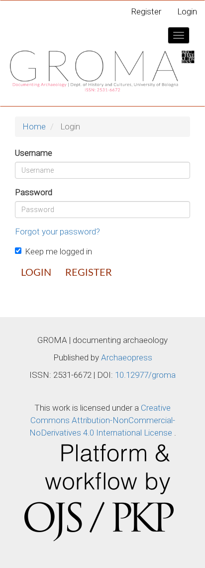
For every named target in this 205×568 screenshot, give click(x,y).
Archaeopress (126, 357)
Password (33, 192)
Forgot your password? (57, 231)
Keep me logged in (58, 251)
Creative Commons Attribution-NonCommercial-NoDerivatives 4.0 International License (102, 420)
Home (34, 126)
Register (146, 11)
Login (187, 11)
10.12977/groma (145, 375)
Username (33, 153)
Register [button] (88, 273)
